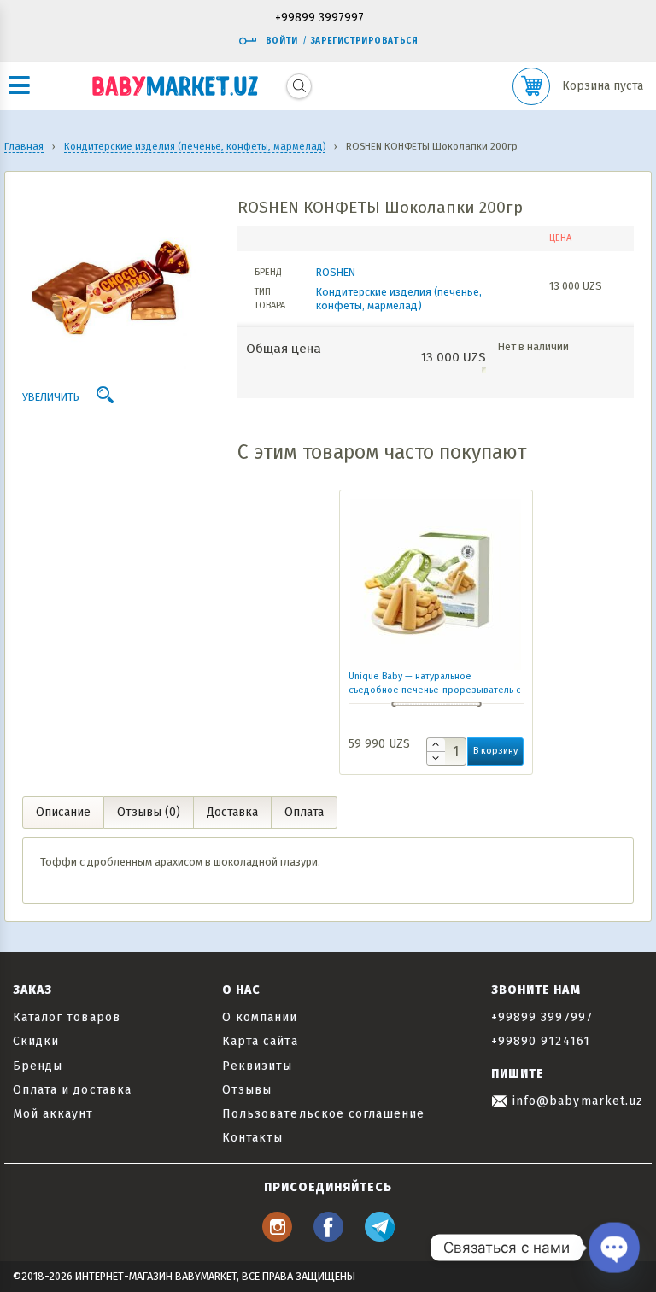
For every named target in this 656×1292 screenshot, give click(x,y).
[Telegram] (380, 1237)
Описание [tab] (63, 812)
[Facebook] (328, 1237)
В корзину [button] (495, 750)
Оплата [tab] (304, 812)
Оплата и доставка (72, 1090)
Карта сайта (260, 1041)
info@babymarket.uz (575, 1101)
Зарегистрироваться (364, 41)
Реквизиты (257, 1066)
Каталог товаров (66, 1017)
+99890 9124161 (540, 1041)
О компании (260, 1017)
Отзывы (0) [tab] (148, 812)
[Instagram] (277, 1237)
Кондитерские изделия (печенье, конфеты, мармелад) (399, 298)
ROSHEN (335, 272)
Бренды (37, 1066)
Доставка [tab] (232, 812)
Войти (282, 41)
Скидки (36, 1041)
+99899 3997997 (319, 18)
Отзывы (247, 1090)
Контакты (252, 1137)
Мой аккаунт (53, 1114)
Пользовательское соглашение (323, 1114)
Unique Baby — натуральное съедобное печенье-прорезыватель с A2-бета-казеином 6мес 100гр (434, 690)
